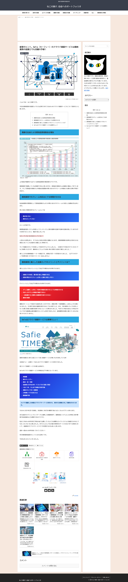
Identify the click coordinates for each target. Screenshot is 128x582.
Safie (21, 353)
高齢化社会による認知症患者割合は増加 (44, 117)
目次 (46, 114)
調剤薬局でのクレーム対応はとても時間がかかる (47, 120)
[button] (69, 94)
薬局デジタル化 (24, 445)
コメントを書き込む (49, 566)
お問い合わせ (106, 577)
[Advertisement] (64, 29)
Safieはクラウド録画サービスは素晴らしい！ (46, 125)
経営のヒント (33, 445)
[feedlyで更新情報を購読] (49, 490)
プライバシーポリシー (96, 577)
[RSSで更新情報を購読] (52, 490)
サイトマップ (86, 577)
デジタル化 (41, 445)
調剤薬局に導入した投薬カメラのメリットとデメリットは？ (50, 122)
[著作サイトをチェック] (45, 490)
